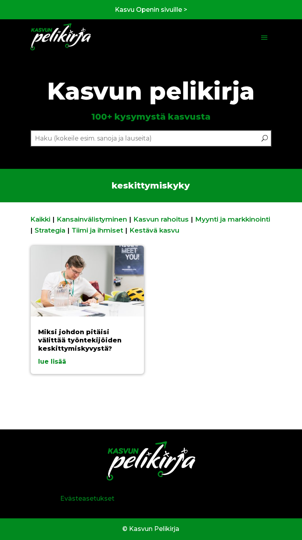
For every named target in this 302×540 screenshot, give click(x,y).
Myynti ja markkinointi (232, 219)
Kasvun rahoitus (161, 219)
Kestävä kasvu (154, 230)
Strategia (50, 230)
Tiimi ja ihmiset (97, 230)
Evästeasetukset (87, 498)
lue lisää (52, 361)
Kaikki (40, 219)
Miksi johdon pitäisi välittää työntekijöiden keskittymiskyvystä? (80, 340)
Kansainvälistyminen (92, 219)
